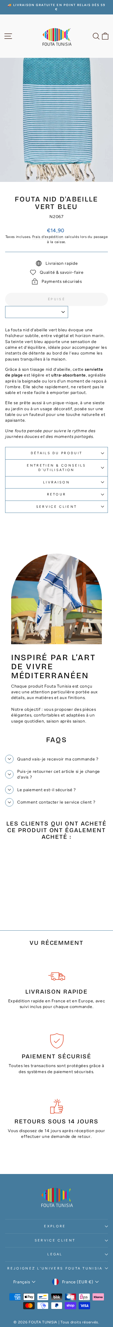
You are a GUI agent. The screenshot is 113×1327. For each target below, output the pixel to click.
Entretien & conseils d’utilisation (56, 468)
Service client (56, 507)
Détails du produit (57, 453)
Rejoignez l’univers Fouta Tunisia (54, 1268)
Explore (55, 1226)
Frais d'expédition (48, 237)
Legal (55, 1254)
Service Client (55, 1240)
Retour (56, 494)
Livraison (56, 482)
